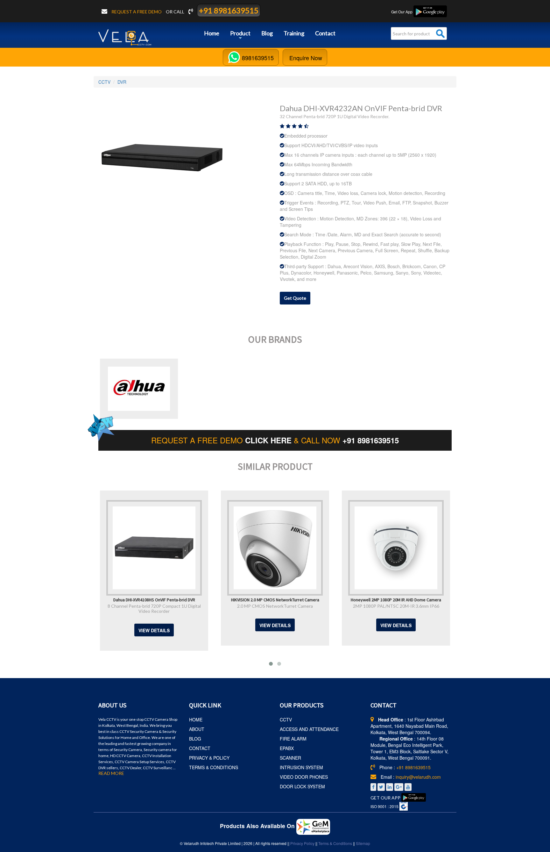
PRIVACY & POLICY (209, 758)
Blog (267, 33)
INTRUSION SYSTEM (301, 767)
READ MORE (111, 773)
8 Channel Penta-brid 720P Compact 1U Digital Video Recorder (121, 608)
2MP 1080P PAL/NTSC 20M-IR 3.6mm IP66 (364, 606)
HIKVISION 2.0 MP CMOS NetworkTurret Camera (243, 599)
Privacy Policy (302, 843)
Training (294, 33)
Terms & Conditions (335, 843)
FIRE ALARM (293, 738)
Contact (325, 33)
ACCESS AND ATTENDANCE (309, 729)
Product (240, 35)
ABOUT (196, 729)
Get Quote (295, 298)
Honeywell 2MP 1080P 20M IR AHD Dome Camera (364, 599)
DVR (121, 82)
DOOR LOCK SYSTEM (302, 786)
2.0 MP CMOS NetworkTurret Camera (243, 606)
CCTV (104, 82)
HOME (195, 719)
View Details (122, 630)
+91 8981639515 (228, 10)
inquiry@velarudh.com (418, 777)
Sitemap (363, 843)
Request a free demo (137, 11)
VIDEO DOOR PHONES (304, 777)
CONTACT (199, 748)
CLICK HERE (269, 440)
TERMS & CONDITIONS (213, 767)
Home (211, 33)
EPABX (287, 748)
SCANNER (290, 758)
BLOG (195, 738)
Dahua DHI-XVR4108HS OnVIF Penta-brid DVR (122, 599)
